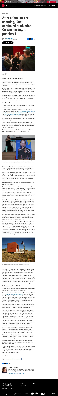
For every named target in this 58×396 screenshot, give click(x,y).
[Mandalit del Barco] (4, 370)
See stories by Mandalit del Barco (16, 373)
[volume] (6, 5)
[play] (3, 5)
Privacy (34, 383)
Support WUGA (23, 385)
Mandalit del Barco (9, 38)
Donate (53, 1)
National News (5, 13)
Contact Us (22, 383)
